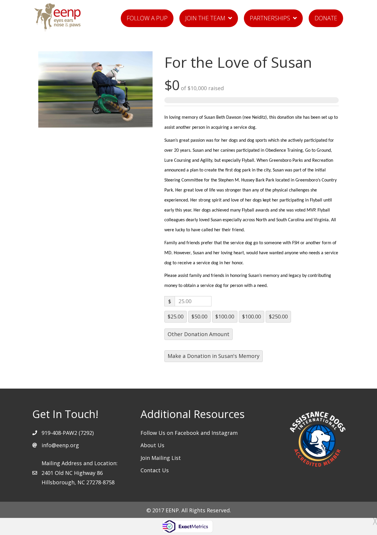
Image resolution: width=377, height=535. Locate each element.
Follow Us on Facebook (170, 432)
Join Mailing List (160, 457)
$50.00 (199, 316)
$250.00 (278, 316)
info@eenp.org (60, 445)
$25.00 (175, 316)
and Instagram (219, 432)
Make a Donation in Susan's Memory (213, 355)
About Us (152, 445)
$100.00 (224, 316)
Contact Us (154, 470)
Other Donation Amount (198, 334)
